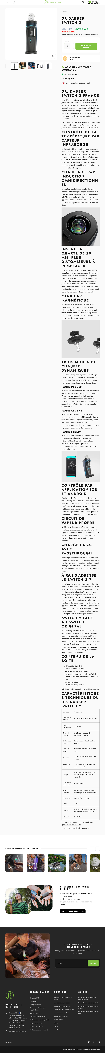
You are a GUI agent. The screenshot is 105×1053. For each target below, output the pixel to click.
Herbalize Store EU (72, 1049)
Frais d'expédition (75, 34)
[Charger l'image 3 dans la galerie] (31, 65)
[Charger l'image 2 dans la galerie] (22, 65)
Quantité (66, 41)
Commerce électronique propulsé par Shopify (88, 1049)
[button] (7, 2)
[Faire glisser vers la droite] (55, 66)
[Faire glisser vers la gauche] (7, 66)
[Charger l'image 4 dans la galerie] (39, 65)
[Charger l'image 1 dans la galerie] (14, 65)
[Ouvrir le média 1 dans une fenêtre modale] (31, 34)
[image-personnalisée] (9, 999)
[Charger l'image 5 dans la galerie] (48, 65)
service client (65, 899)
